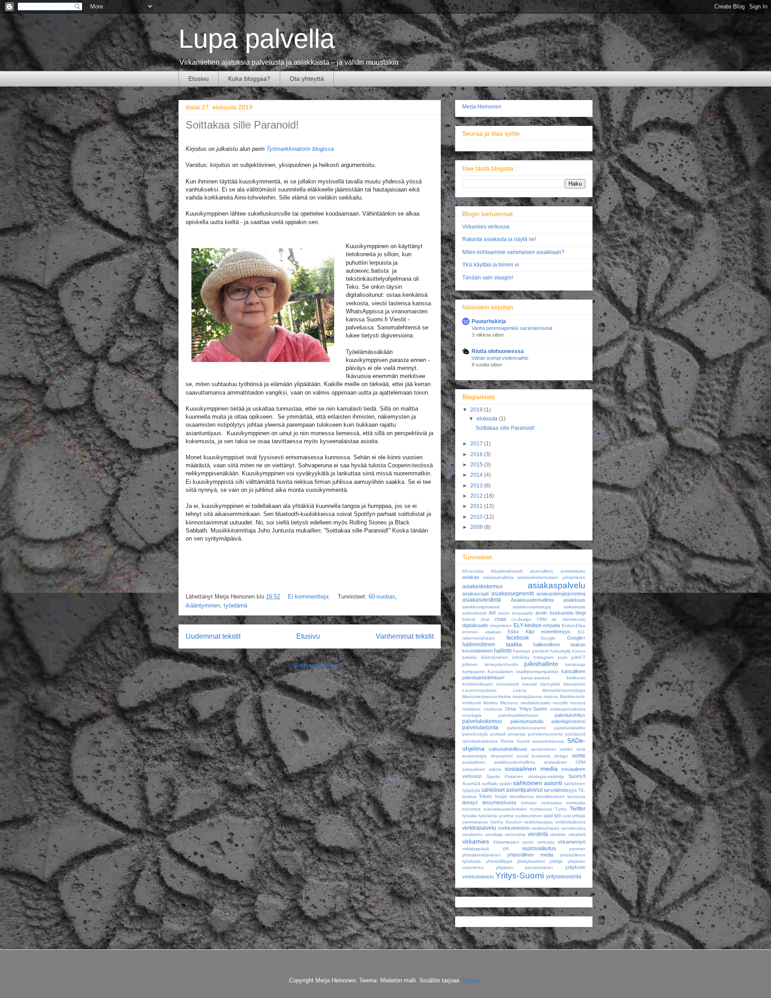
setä (580, 749)
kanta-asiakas (535, 677)
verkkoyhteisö (545, 828)
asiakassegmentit (512, 593)
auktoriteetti (474, 613)
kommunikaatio (477, 684)
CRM (542, 619)
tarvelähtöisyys (560, 790)
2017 (477, 444)
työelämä (235, 605)
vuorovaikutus (539, 848)
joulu (563, 657)
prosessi (516, 734)
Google (547, 638)
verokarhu (472, 834)
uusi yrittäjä (573, 815)
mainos (550, 696)
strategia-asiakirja (546, 776)
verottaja (494, 834)
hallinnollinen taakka (492, 644)
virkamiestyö (571, 841)
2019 (477, 410)
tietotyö (470, 802)
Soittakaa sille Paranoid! (242, 125)
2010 (477, 517)
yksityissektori (531, 861)
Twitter (577, 809)
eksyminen (501, 625)
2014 (477, 475)
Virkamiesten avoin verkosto (524, 842)
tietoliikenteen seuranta (560, 796)
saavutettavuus (548, 741)
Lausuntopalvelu (479, 690)
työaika (469, 815)
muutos (577, 702)
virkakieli (576, 834)
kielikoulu (576, 677)
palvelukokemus (482, 721)
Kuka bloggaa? (249, 78)
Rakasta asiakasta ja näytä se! (499, 239)
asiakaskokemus (482, 586)
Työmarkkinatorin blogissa (300, 149)
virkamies (475, 841)
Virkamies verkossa (486, 227)
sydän (505, 783)
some (578, 756)
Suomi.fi (576, 776)
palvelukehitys (570, 715)
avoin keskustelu (554, 612)
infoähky (521, 657)
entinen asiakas (481, 631)
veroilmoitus (573, 828)
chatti (500, 619)
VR (505, 848)
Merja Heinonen (482, 107)
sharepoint (502, 755)
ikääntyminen (203, 605)
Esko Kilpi (521, 631)
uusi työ (552, 815)
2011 (477, 506)
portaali (498, 734)
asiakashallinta (498, 577)
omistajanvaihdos (567, 709)
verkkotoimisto (514, 828)
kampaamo (473, 671)
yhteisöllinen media (530, 854)
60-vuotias (382, 596)
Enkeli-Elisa (573, 625)
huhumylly (560, 651)
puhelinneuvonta (545, 734)
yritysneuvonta (563, 876)
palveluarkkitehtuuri (518, 715)
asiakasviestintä (481, 600)
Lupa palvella (256, 39)
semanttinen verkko (552, 749)
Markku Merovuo (500, 702)
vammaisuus (475, 821)
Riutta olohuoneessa (498, 351)
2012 (477, 496)
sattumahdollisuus (508, 749)
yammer (577, 848)
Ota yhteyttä (307, 78)
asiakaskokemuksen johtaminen (551, 577)
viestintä (538, 834)
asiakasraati (475, 593)
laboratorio (574, 684)
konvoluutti (508, 684)
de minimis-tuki (568, 619)
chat (485, 619)
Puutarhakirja (489, 321)
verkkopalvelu (479, 828)
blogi (580, 612)
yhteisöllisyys (499, 861)
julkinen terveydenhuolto (490, 664)
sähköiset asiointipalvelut (512, 790)
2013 (477, 485)
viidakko (558, 834)
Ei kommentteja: (310, 596)
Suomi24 (471, 783)
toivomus (471, 809)
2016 (477, 454)
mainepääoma (527, 696)
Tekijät (500, 796)
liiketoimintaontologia (564, 690)
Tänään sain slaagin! (487, 277)
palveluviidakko (569, 727)
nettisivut (471, 709)
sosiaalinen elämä (482, 769)
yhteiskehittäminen (481, 854)
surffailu (490, 783)
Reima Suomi (515, 741)
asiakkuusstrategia (532, 606)
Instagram (543, 657)
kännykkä (550, 684)
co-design (521, 619)
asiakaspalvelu (556, 585)
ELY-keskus (528, 625)
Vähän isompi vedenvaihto (500, 358)
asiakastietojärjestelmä (560, 593)
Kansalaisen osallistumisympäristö (523, 671)
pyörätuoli (575, 734)
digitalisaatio (475, 625)
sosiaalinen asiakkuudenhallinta (498, 762)
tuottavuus (541, 809)
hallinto (503, 651)
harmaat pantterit (530, 651)
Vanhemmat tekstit (405, 636)
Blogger (470, 980)
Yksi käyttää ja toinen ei (490, 265)
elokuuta (488, 419)
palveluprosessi (568, 721)
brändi (468, 619)
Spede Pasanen (505, 776)
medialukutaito (536, 702)
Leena (519, 690)
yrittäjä (556, 861)
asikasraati (574, 606)
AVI (492, 612)
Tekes (485, 796)
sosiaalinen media (531, 768)
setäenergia (474, 755)
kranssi (529, 684)
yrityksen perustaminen (525, 867)
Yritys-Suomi (519, 875)
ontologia (471, 715)
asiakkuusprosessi (481, 606)
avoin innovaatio (515, 613)
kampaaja (575, 664)
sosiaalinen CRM (564, 762)
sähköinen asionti (537, 782)
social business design (542, 755)
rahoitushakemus (479, 741)
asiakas (470, 577)
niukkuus (493, 709)
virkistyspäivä (475, 848)
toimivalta (575, 802)
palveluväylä (475, 734)
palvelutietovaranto (526, 727)
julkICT (578, 657)
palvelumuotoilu (526, 721)
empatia (551, 625)
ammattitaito (572, 571)
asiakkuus (574, 600)
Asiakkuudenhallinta (532, 600)
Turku (561, 809)
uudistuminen (529, 815)
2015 (477, 465)
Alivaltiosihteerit (506, 571)
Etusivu (198, 78)
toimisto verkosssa (541, 802)
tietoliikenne (522, 796)
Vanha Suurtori (506, 821)
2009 (477, 527)
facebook (517, 638)
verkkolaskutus (570, 821)
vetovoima (515, 834)
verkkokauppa (538, 821)
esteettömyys (556, 631)
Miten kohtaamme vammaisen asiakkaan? (513, 252)
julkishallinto (541, 663)
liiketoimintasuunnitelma (486, 696)
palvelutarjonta (480, 727)
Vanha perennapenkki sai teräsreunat (512, 328)
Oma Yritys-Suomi (526, 708)
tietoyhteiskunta (499, 802)
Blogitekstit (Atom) (318, 665)
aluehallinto (541, 571)
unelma (506, 815)
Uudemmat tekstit (213, 636)
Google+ (576, 637)
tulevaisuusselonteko (505, 809)
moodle (560, 702)
